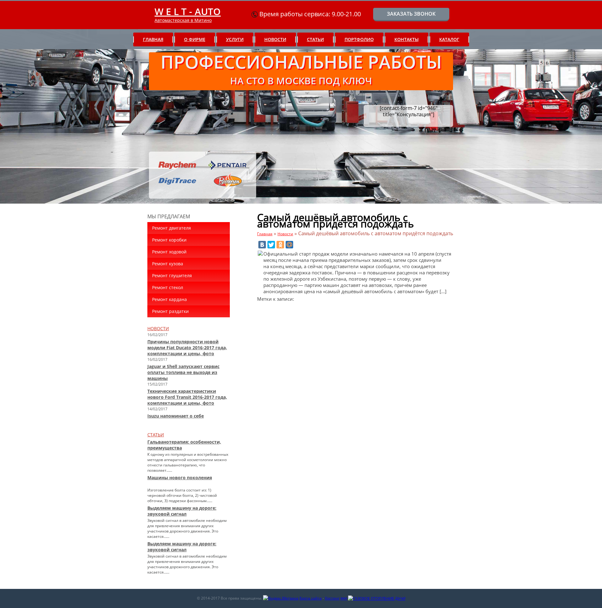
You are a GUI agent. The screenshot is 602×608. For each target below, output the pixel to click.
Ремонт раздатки (170, 311)
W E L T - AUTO (188, 11)
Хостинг (332, 598)
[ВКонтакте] (262, 244)
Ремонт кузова (167, 264)
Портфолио (359, 39)
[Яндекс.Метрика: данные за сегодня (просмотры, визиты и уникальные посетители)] (280, 598)
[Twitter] (271, 244)
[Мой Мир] (289, 244)
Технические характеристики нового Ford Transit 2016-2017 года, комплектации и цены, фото (187, 397)
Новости (275, 39)
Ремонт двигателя (171, 228)
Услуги (235, 39)
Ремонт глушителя (172, 275)
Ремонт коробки (169, 240)
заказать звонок (411, 13)
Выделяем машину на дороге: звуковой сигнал (181, 511)
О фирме (194, 39)
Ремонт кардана (169, 299)
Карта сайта (310, 598)
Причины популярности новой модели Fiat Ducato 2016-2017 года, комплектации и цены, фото (187, 347)
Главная (153, 39)
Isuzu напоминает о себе (175, 416)
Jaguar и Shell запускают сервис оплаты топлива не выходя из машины (183, 372)
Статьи (315, 39)
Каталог (449, 39)
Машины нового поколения (179, 478)
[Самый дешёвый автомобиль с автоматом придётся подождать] (260, 254)
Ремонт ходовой (169, 252)
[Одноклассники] (280, 244)
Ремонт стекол (167, 287)
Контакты (406, 39)
